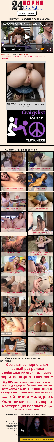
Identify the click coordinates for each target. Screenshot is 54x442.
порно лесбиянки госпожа (24, 382)
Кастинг (5, 59)
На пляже (28, 56)
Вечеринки (40, 56)
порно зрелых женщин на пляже (27, 390)
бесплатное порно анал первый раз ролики (27, 367)
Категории (22, 13)
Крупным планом (13, 56)
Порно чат (31, 13)
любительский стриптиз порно (26, 372)
